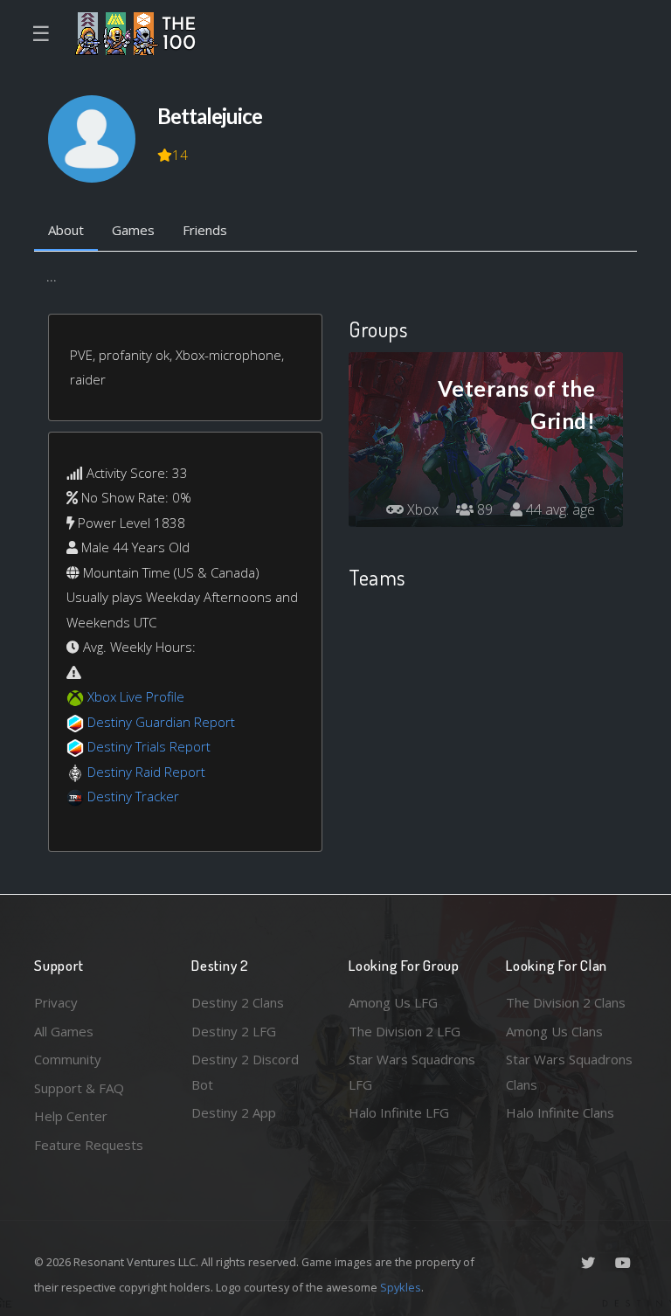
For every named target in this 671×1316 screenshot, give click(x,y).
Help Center (70, 1116)
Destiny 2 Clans (237, 1002)
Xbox (421, 509)
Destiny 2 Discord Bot (245, 1071)
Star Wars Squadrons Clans (569, 1071)
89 (483, 509)
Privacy (56, 1002)
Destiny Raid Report (146, 771)
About (66, 230)
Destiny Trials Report (149, 746)
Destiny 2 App (233, 1112)
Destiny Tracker (133, 796)
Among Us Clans (554, 1031)
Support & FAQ (79, 1088)
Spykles (400, 1287)
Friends (205, 230)
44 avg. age (558, 509)
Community (67, 1059)
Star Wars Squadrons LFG (412, 1071)
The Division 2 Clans (566, 1002)
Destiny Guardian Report (161, 722)
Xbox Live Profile (135, 696)
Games (133, 230)
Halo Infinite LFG (399, 1112)
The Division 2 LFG (404, 1031)
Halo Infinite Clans (560, 1112)
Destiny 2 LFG (233, 1031)
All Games (63, 1031)
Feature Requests (88, 1144)
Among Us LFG (393, 1002)
